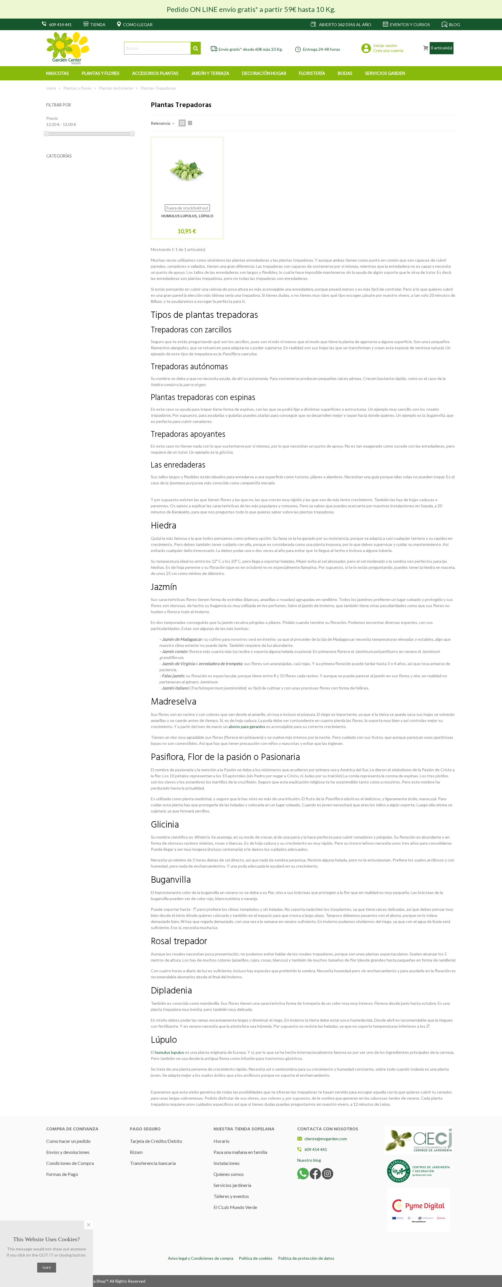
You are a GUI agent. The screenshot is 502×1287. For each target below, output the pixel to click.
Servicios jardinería (232, 1185)
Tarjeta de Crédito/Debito (156, 1141)
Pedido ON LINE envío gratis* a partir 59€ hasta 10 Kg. (251, 9)
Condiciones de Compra (70, 1163)
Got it (46, 1267)
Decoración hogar (264, 73)
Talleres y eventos (231, 1196)
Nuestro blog (309, 1160)
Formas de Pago (62, 1174)
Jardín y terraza (210, 73)
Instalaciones (227, 1163)
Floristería (312, 73)
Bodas (345, 73)
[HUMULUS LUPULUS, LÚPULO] (187, 170)
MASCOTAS (57, 73)
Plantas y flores (100, 73)
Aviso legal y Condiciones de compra (200, 1258)
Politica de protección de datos (306, 1258)
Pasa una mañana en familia (240, 1152)
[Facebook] (315, 1173)
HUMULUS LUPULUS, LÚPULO (187, 216)
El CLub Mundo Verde (235, 1207)
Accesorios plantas (155, 73)
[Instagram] (327, 1173)
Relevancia (161, 123)
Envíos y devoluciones (67, 1152)
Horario (222, 1141)
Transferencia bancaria (153, 1163)
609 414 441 (315, 1149)
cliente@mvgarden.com (325, 1138)
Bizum (136, 1152)
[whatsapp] (303, 1173)
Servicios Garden (385, 73)
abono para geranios (247, 726)
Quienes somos (229, 1174)
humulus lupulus (169, 1052)
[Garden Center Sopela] (68, 48)
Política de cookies (255, 1258)
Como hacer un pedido (68, 1141)
